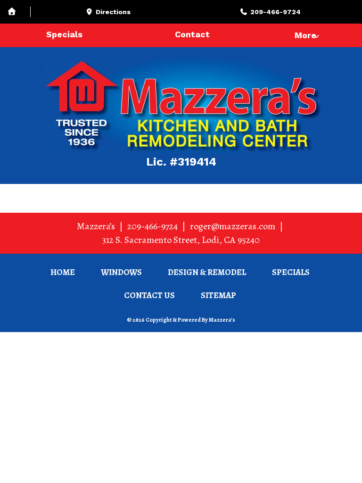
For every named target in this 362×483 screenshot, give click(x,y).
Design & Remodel (207, 272)
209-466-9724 (152, 226)
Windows (121, 272)
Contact (192, 34)
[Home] (19, 12)
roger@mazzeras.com (232, 226)
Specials (64, 34)
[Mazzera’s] (181, 105)
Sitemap (218, 295)
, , (181, 239)
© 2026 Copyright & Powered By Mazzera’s (181, 320)
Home (62, 272)
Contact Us (149, 295)
